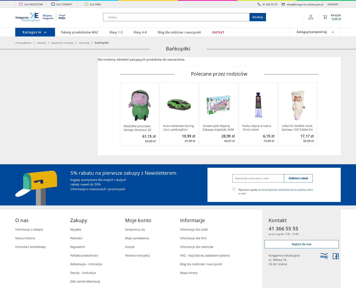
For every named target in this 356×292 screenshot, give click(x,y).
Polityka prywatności (84, 255)
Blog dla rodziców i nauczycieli (179, 32)
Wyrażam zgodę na (276, 191)
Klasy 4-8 (140, 32)
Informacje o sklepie (29, 229)
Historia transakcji (137, 255)
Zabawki (41, 42)
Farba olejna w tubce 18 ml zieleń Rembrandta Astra (256, 127)
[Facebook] (336, 256)
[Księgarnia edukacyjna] (324, 256)
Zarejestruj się (135, 229)
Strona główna (23, 42)
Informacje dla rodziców (196, 247)
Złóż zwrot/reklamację (85, 281)
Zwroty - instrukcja (83, 273)
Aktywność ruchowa (62, 42)
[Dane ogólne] (310, 17)
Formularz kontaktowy (30, 247)
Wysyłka (75, 229)
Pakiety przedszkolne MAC (79, 32)
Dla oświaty (64, 4)
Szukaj (257, 17)
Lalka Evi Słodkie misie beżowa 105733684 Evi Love (297, 127)
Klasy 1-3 (116, 32)
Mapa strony (188, 273)
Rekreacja (84, 42)
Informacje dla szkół (194, 229)
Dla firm (95, 4)
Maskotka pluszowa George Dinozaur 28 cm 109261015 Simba (138, 128)
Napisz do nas (302, 244)
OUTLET (218, 32)
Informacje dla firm (193, 238)
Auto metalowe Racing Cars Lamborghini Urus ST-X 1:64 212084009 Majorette (178, 127)
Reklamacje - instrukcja (86, 264)
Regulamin (77, 247)
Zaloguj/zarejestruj (312, 32)
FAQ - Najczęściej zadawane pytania (205, 255)
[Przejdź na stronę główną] (40, 17)
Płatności (76, 238)
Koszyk (129, 247)
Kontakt (333, 4)
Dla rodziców (33, 4)
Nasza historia (25, 238)
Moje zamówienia (137, 238)
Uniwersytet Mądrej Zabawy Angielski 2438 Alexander (218, 127)
